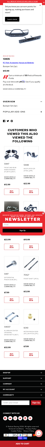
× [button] (40, 5)
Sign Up (23, 230)
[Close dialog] (43, 213)
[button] (38, 433)
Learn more (12, 19)
